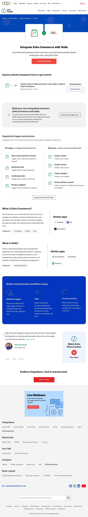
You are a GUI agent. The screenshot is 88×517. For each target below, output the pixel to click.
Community (6, 453)
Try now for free (44, 61)
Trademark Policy (28, 509)
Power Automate (17, 464)
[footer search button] (68, 498)
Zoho (34, 231)
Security (16, 506)
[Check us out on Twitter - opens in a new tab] (74, 485)
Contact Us (9, 506)
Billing (36, 3)
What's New (6, 442)
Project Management (20, 265)
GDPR (17, 442)
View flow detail (75, 84)
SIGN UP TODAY (44, 379)
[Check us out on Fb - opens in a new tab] (70, 485)
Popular (27, 231)
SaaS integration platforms (12, 475)
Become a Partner (21, 453)
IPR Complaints (35, 506)
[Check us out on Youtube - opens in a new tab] (84, 485)
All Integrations (8, 431)
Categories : (6, 231)
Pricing (64, 10)
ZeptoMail (22, 3)
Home (4, 18)
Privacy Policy (68, 506)
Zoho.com (6, 3)
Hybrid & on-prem (32, 475)
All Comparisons (51, 464)
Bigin (15, 3)
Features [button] (40, 10)
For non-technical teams (63, 475)
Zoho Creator (19, 427)
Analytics (30, 3)
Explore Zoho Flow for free (44, 197)
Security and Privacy (30, 442)
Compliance (25, 506)
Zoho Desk (31, 427)
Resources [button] (81, 10)
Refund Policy (78, 506)
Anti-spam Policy (46, 506)
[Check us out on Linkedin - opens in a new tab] (79, 485)
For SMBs (46, 475)
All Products (56, 3)
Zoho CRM (6, 427)
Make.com (31, 464)
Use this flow (75, 89)
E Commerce (18, 231)
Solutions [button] (56, 10)
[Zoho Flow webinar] (44, 404)
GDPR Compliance (51, 509)
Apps (48, 10)
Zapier (4, 464)
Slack (80, 427)
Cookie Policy (39, 509)
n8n (40, 464)
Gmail (55, 427)
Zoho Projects (44, 427)
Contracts (43, 3)
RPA (49, 3)
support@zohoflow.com (15, 486)
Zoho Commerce (25, 18)
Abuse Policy (61, 509)
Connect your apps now (70, 115)
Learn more (30, 339)
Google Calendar (67, 427)
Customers (72, 10)
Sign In (82, 3)
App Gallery (13, 18)
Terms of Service (57, 506)
